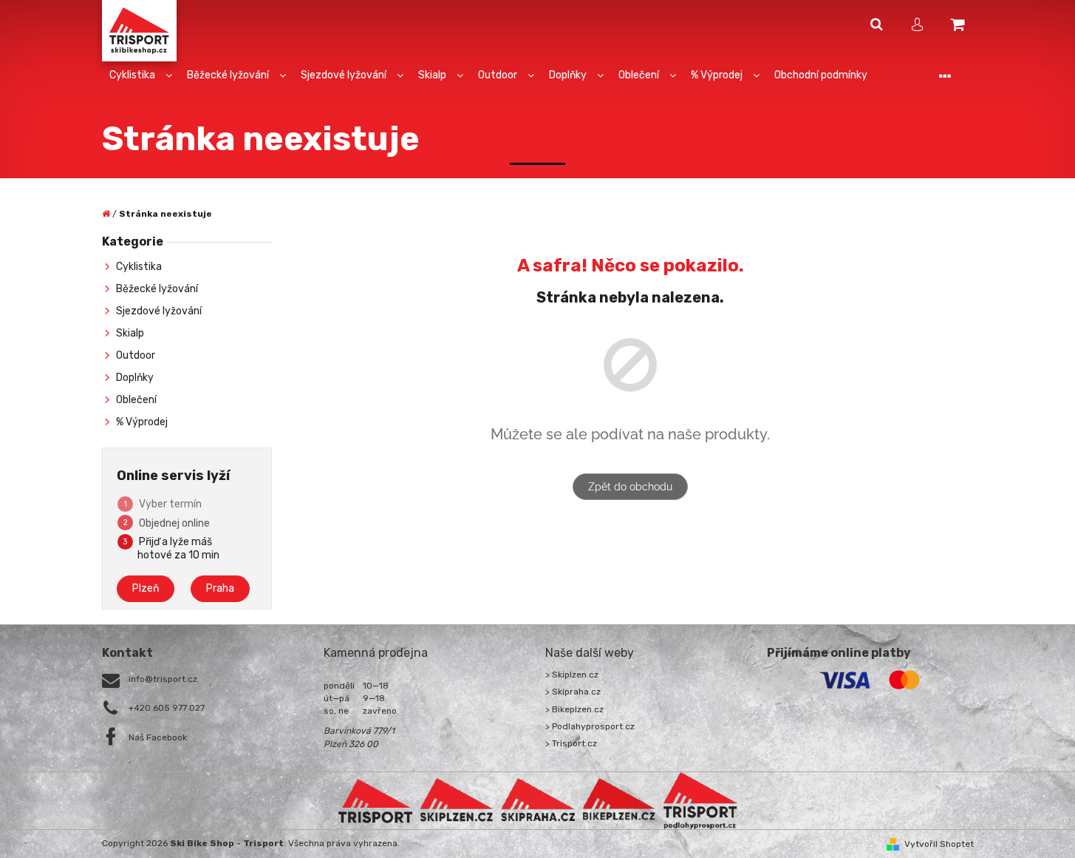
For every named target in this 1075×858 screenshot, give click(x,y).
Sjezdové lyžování (159, 311)
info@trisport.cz (163, 679)
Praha (220, 588)
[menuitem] (141, 76)
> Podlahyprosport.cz (590, 726)
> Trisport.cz (571, 743)
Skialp (130, 333)
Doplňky (135, 377)
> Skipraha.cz (573, 691)
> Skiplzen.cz (571, 674)
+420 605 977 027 (167, 708)
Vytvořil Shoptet (939, 844)
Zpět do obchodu (630, 487)
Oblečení (136, 399)
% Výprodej (142, 422)
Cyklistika (139, 266)
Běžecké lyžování (157, 289)
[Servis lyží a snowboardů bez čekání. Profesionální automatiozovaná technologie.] (538, 800)
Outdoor (135, 355)
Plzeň (145, 588)
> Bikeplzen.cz (574, 709)
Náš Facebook (158, 737)
